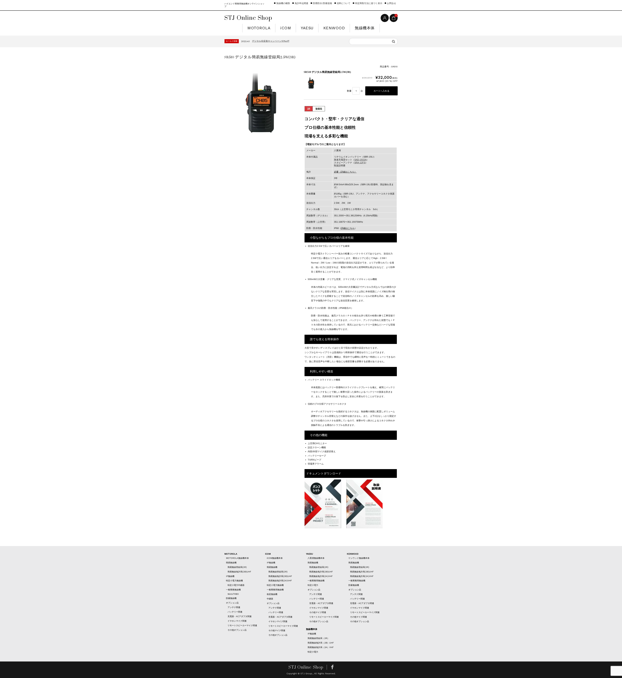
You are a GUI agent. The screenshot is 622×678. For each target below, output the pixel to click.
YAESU (307, 28)
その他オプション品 (237, 630)
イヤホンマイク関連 (237, 621)
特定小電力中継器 (236, 585)
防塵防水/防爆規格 (322, 3)
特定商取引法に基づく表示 (368, 3)
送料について (343, 3)
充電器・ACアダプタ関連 (240, 616)
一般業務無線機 (233, 589)
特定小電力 (313, 585)
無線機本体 (365, 28)
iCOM (285, 28)
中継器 (270, 599)
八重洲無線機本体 (316, 558)
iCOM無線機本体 (275, 558)
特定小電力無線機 (234, 580)
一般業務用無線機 (275, 589)
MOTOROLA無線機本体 (237, 558)
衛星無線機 (272, 594)
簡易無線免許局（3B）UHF (321, 643)
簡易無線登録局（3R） (318, 638)
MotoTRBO (233, 594)
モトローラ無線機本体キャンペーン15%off (275, 41)
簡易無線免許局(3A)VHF (280, 580)
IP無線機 (230, 576)
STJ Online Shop (248, 17)
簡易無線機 (231, 562)
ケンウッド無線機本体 (358, 558)
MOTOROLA (258, 28)
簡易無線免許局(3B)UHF (239, 571)
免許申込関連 (301, 3)
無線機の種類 (283, 3)
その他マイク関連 (276, 630)
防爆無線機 (231, 598)
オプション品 (232, 603)
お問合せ (391, 3)
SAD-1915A (360, 159)
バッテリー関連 (235, 612)
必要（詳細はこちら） (345, 172)
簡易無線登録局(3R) (237, 567)
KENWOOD (334, 28)
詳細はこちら (348, 228)
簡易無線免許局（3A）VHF (321, 647)
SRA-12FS (359, 162)
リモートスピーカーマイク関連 (242, 625)
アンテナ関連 (234, 607)
